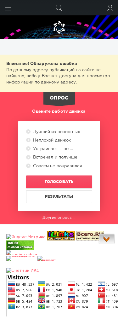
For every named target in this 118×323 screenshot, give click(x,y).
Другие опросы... (59, 217)
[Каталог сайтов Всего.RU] (90, 237)
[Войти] (110, 7)
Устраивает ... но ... (52, 149)
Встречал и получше (55, 157)
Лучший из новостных (56, 132)
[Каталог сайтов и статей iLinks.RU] (61, 237)
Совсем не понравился (57, 166)
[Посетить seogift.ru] (23, 270)
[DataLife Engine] (59, 27)
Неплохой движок (51, 140)
